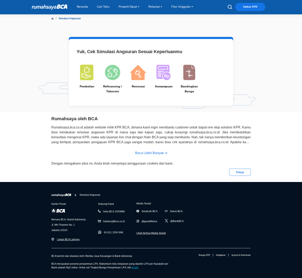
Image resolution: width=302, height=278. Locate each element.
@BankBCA (177, 221)
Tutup (240, 172)
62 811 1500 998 (113, 232)
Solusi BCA (176, 211)
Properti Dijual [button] (128, 6)
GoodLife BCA (150, 211)
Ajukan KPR (250, 6)
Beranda (82, 6)
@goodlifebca (149, 221)
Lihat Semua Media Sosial (151, 233)
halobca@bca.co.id (114, 221)
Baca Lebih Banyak (149, 153)
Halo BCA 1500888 (114, 211)
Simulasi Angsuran (70, 18)
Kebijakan (221, 255)
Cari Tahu (103, 6)
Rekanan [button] (154, 6)
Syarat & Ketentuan (241, 255)
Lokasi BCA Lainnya (68, 239)
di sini (135, 267)
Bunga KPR (204, 255)
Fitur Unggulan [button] (181, 6)
